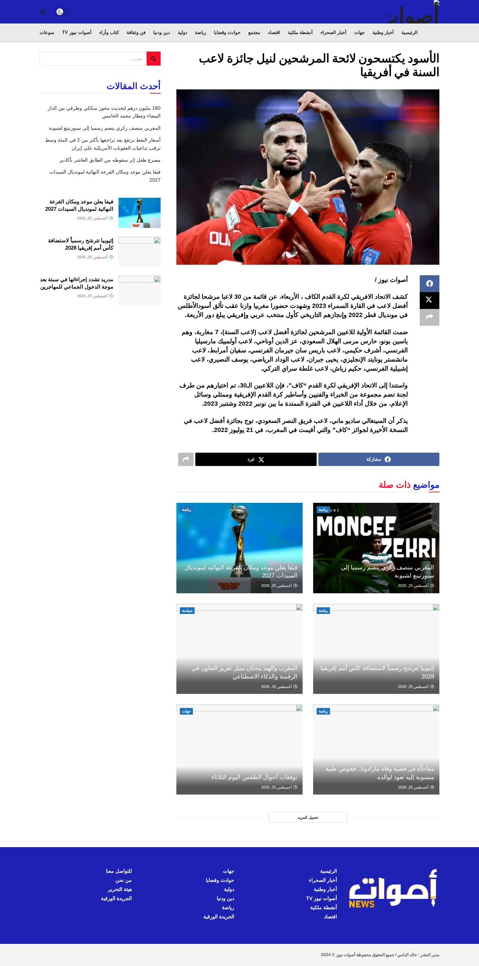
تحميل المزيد (308, 817)
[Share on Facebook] (429, 283)
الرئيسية (410, 32)
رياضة (200, 32)
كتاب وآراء (109, 32)
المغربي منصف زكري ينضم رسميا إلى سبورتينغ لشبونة (105, 128)
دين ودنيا (161, 32)
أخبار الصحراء (333, 32)
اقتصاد (274, 32)
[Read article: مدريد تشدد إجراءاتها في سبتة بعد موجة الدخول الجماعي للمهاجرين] (140, 291)
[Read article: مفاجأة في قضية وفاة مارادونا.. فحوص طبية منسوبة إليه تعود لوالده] (376, 749)
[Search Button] (43, 12)
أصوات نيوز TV (77, 32)
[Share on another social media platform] (429, 317)
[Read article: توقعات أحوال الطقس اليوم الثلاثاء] (239, 749)
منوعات (47, 32)
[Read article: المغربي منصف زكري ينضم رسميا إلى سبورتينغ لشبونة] (376, 548)
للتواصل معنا (119, 871)
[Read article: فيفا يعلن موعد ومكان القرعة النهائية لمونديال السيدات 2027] (239, 548)
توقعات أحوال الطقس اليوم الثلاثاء (254, 777)
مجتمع (254, 32)
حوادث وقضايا (227, 32)
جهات (359, 32)
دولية (182, 32)
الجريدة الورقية (218, 916)
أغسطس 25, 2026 (414, 585)
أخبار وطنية (383, 32)
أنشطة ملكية (300, 32)
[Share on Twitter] (429, 300)
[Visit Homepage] (414, 11)
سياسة (187, 610)
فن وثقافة (136, 32)
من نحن (123, 880)
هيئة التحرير (120, 889)
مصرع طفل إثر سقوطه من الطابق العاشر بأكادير (110, 160)
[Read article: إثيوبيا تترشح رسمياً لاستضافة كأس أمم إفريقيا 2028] (376, 649)
